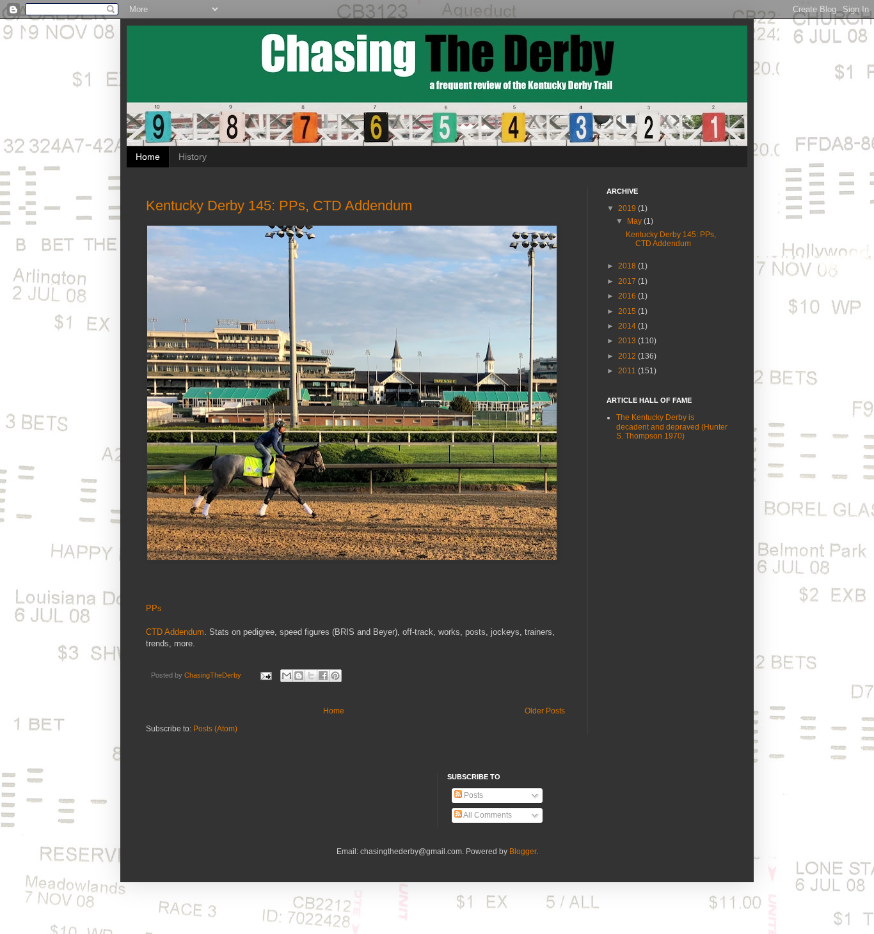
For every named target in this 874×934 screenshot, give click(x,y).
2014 (628, 326)
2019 (628, 208)
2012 (628, 356)
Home (148, 157)
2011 (628, 370)
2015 (628, 311)
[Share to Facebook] (323, 675)
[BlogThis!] (298, 675)
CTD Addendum (175, 632)
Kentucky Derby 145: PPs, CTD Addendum (279, 206)
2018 (628, 265)
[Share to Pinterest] (335, 675)
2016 (628, 296)
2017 (628, 281)
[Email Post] (265, 675)
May (635, 221)
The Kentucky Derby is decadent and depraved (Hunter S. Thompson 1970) (671, 426)
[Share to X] (311, 675)
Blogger (522, 851)
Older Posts (545, 710)
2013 (628, 340)
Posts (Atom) (215, 728)
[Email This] (286, 675)
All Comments (487, 815)
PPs (154, 608)
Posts (472, 795)
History (193, 157)
